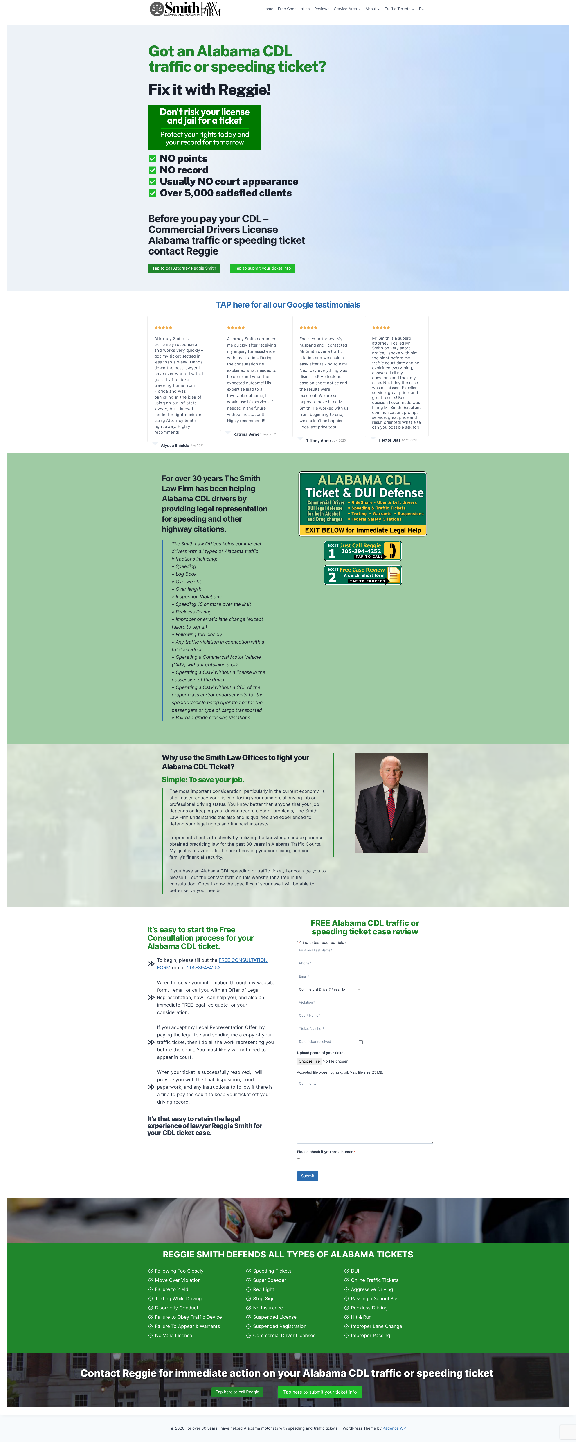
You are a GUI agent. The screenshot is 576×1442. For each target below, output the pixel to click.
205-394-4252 (204, 967)
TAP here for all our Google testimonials (288, 305)
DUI (422, 9)
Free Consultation (294, 9)
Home (268, 9)
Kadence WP (394, 1428)
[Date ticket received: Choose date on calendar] (360, 1041)
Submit (307, 1176)
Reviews (321, 9)
